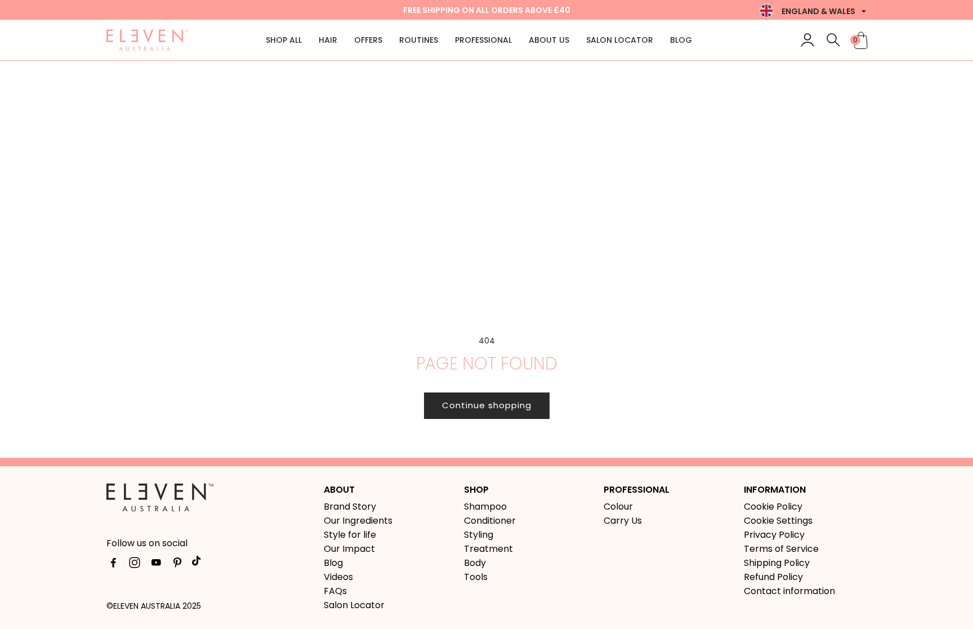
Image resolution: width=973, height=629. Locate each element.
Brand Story (350, 506)
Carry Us (623, 520)
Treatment (488, 548)
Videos (338, 576)
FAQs (335, 591)
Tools (476, 576)
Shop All (284, 40)
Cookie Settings (778, 520)
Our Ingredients (358, 520)
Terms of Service (781, 548)
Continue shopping (487, 405)
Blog (681, 40)
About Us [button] (549, 40)
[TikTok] (199, 565)
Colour (618, 506)
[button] (833, 40)
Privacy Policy (774, 534)
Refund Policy (773, 576)
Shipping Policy (777, 562)
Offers (368, 40)
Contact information (789, 591)
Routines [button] (418, 40)
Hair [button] (328, 40)
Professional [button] (483, 40)
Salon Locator (619, 40)
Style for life (350, 534)
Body (475, 562)
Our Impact (349, 548)
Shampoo (485, 506)
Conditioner (490, 520)
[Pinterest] (177, 565)
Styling (478, 534)
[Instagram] (134, 565)
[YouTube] (156, 565)
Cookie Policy (773, 506)
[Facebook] (113, 565)
